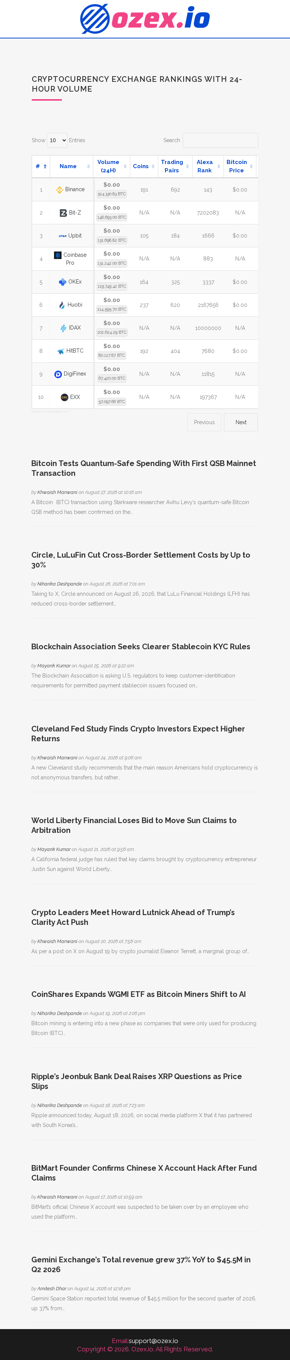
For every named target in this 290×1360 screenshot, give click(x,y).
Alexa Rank (205, 166)
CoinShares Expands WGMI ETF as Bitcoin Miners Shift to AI (138, 994)
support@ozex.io (153, 1341)
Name (68, 166)
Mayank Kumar (54, 666)
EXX (75, 397)
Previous (204, 422)
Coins (141, 166)
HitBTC (74, 351)
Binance (75, 189)
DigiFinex (75, 374)
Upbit (75, 236)
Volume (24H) (108, 166)
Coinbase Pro (74, 259)
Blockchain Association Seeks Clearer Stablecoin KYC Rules (140, 646)
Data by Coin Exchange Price (50, 411)
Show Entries (58, 140)
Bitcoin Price (237, 166)
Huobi (75, 305)
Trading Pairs (172, 166)
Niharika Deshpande (59, 584)
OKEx (75, 282)
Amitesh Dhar (51, 1288)
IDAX (75, 328)
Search (172, 140)
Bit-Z (75, 213)
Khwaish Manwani (57, 492)
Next (241, 422)
